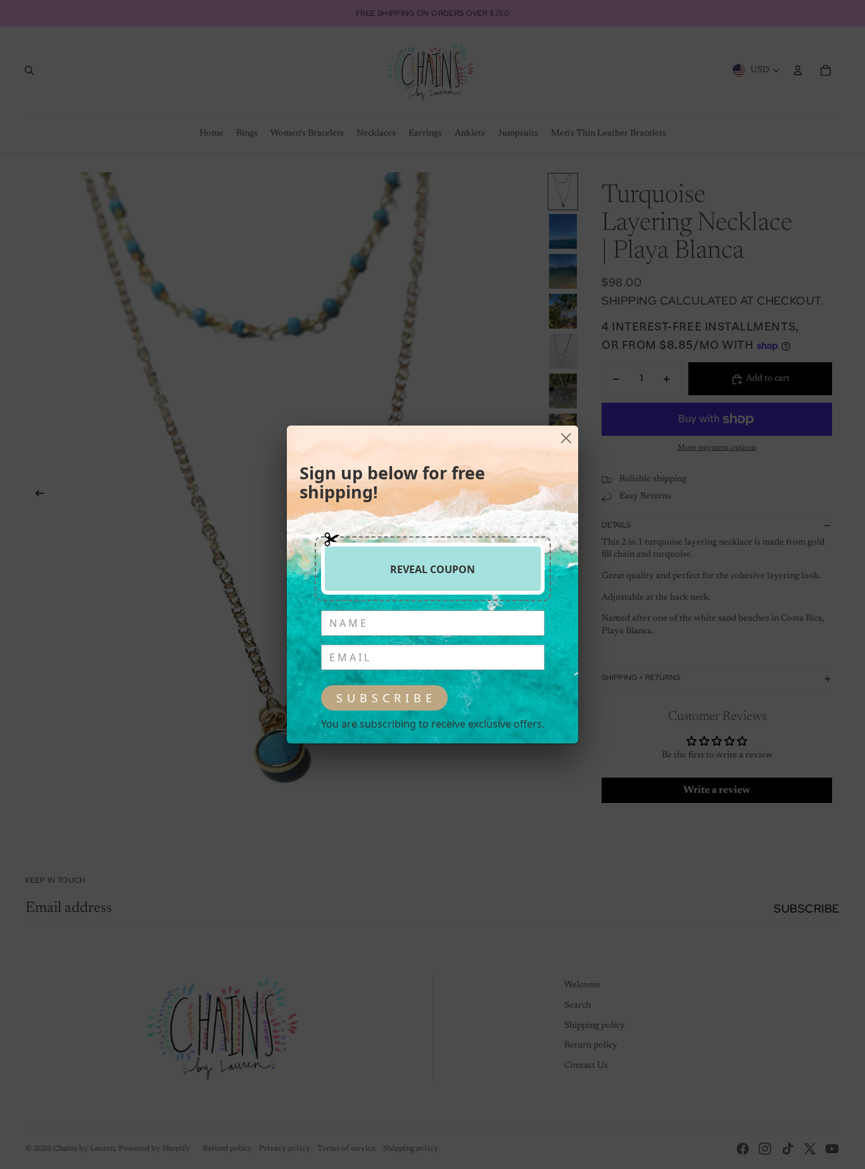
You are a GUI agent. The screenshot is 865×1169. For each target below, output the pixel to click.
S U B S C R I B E (384, 697)
